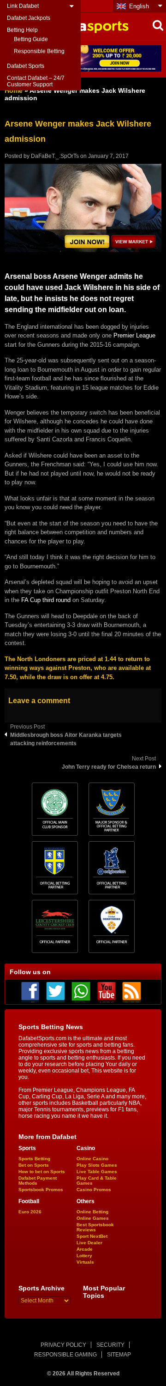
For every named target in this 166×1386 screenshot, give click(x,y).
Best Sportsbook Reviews (95, 1227)
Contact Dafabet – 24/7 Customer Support (36, 81)
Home (14, 90)
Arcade (85, 1249)
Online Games (93, 1218)
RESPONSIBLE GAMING (65, 1354)
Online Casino (92, 1158)
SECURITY (110, 1345)
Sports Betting (34, 1158)
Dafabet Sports (25, 66)
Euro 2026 (30, 1211)
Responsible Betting (39, 51)
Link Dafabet (23, 6)
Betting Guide (31, 39)
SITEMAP (119, 1354)
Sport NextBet (92, 1236)
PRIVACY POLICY (63, 1345)
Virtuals (85, 1262)
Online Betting (92, 1211)
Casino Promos (94, 1189)
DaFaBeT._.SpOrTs (55, 156)
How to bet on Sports (41, 1171)
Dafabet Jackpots (28, 18)
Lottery (84, 1255)
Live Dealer (89, 1242)
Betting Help (22, 30)
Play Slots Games (97, 1165)
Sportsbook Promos (40, 1189)
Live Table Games (97, 1171)
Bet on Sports (33, 1165)
